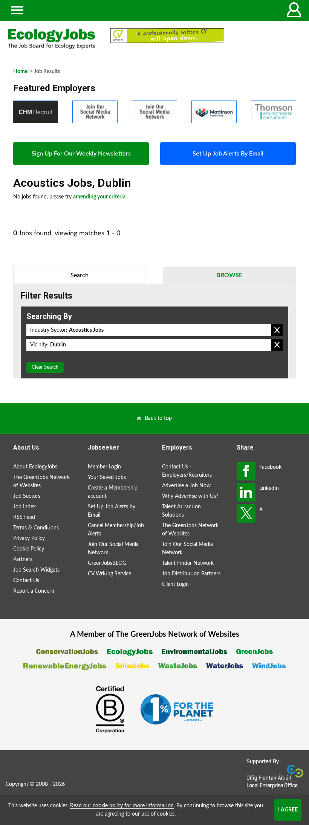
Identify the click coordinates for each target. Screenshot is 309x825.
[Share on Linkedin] (246, 492)
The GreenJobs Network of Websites (41, 481)
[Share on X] (246, 513)
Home (20, 71)
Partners (22, 559)
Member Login (104, 467)
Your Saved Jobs (107, 477)
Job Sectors (26, 496)
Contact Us (26, 580)
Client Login (175, 584)
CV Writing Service (109, 573)
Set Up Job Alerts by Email (111, 511)
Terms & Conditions (36, 528)
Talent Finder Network (188, 563)
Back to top (158, 418)
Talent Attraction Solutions (181, 511)
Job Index (24, 506)
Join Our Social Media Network (113, 548)
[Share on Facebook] (246, 471)
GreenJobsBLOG (107, 563)
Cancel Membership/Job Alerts (116, 530)
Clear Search (45, 367)
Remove (277, 330)
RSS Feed (24, 517)
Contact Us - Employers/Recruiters (187, 471)
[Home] (51, 38)
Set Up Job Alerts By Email (228, 154)
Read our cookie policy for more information (122, 805)
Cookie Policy (28, 549)
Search (79, 275)
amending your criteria (99, 197)
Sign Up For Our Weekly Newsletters (81, 154)
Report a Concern (33, 591)
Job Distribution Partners (191, 573)
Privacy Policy (29, 538)
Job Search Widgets (36, 570)
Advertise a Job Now (186, 485)
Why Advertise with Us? (190, 496)
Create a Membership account (113, 492)
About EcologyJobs (35, 467)
